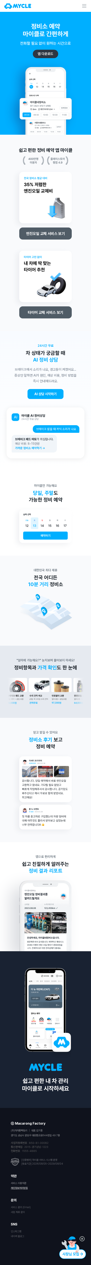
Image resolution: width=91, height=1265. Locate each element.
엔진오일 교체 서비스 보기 (45, 233)
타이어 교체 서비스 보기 (45, 312)
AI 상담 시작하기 (45, 394)
